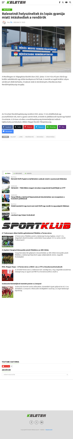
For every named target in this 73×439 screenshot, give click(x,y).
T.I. (11, 22)
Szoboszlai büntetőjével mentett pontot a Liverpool (21, 284)
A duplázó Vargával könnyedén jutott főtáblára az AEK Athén (25, 250)
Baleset (13, 136)
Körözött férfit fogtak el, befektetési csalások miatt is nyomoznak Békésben (39, 179)
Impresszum (49, 429)
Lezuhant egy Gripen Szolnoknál (23, 215)
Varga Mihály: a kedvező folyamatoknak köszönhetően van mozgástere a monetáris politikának (38, 198)
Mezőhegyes (29, 136)
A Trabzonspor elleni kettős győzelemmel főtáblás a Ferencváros (27, 233)
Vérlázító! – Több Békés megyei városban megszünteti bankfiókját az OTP (38, 188)
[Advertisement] (36, 99)
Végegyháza (50, 136)
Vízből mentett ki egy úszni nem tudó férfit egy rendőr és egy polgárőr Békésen (40, 206)
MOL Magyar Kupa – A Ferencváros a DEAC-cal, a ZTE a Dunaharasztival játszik (32, 267)
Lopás (21, 136)
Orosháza (40, 136)
